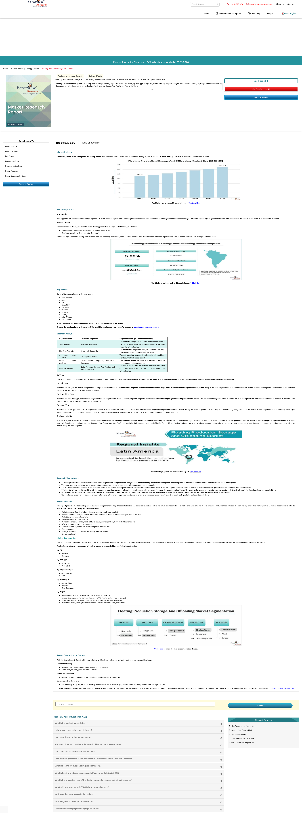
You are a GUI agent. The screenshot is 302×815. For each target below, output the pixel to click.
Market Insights (11, 146)
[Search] (217, 4)
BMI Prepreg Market (239, 734)
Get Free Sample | (260, 89)
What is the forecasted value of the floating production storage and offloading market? (93, 780)
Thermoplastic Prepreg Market (242, 738)
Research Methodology (14, 166)
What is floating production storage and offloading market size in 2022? (87, 773)
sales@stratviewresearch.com (261, 4)
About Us (280, 4)
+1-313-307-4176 (236, 4)
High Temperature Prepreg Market (244, 726)
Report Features (11, 171)
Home (206, 13)
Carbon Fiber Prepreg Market (242, 730)
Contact (291, 4)
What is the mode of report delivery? (71, 723)
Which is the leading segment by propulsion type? (77, 809)
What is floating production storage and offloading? (78, 766)
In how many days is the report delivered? (73, 730)
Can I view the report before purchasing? (73, 737)
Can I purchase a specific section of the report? (75, 752)
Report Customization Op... (15, 176)
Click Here (158, 648)
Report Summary (65, 142)
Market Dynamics (11, 151)
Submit (260, 705)
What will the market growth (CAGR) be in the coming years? (82, 787)
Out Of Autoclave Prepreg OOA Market (245, 742)
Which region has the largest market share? (74, 802)
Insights (271, 13)
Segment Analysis (12, 161)
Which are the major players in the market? (74, 794)
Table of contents (91, 142)
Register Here (194, 203)
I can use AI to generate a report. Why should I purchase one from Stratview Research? (93, 759)
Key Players (9, 156)
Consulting (255, 13)
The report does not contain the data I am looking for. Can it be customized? (88, 744)
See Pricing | (260, 80)
